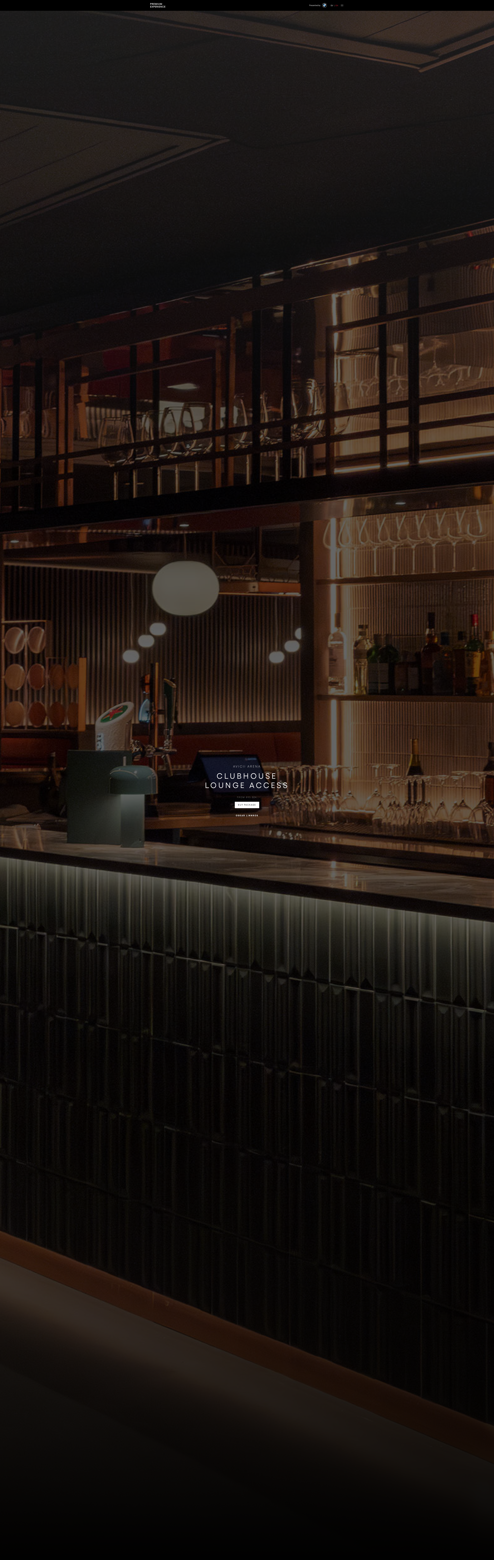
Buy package (247, 805)
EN (337, 5)
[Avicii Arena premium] (157, 5)
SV (332, 5)
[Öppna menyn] (342, 5)
